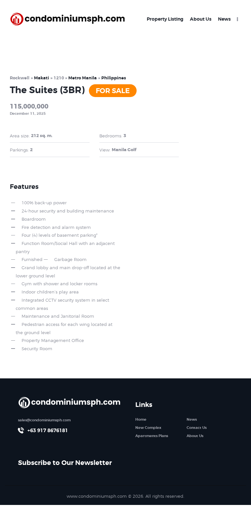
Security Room (37, 348)
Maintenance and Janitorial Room (58, 316)
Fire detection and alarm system (56, 227)
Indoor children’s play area (50, 291)
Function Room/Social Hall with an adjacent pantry (65, 247)
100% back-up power (44, 202)
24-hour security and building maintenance (68, 210)
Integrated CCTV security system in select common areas (62, 304)
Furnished (32, 259)
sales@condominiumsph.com (44, 420)
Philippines (113, 78)
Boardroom (34, 219)
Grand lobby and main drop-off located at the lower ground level (68, 271)
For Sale (113, 91)
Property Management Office (53, 340)
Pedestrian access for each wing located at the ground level (64, 328)
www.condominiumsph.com (97, 496)
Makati (41, 78)
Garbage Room (70, 259)
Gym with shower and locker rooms (59, 283)
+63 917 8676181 (47, 430)
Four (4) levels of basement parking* (59, 235)
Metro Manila (82, 78)
